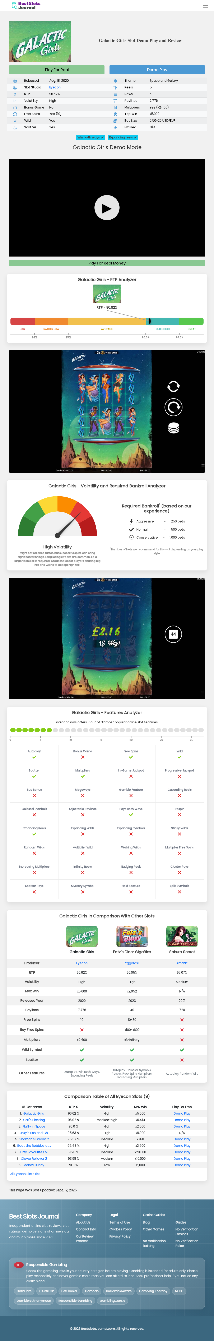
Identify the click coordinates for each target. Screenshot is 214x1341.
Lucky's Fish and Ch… (34, 1133)
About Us (83, 1222)
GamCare (24, 1291)
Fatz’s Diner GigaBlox (132, 951)
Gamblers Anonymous (34, 1301)
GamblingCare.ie (112, 1301)
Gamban (92, 1291)
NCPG (179, 1291)
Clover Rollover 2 (34, 1158)
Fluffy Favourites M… (34, 1152)
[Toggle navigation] (205, 5)
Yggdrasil (132, 963)
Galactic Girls (33, 1113)
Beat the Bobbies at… (34, 1145)
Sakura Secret (182, 951)
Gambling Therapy (153, 1291)
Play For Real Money (107, 263)
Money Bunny (34, 1165)
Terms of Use (120, 1222)
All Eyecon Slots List (25, 1174)
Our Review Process (84, 1238)
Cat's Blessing (34, 1120)
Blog (146, 1222)
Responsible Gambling (75, 1301)
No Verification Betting (154, 1243)
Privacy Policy (120, 1236)
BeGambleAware (119, 1291)
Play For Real (57, 69)
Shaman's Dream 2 (34, 1139)
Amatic (182, 963)
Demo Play (157, 69)
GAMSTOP (46, 1291)
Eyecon (55, 87)
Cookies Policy (121, 1229)
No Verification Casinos (187, 1231)
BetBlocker (69, 1291)
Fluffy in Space (34, 1126)
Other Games (153, 1229)
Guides (181, 1222)
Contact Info (86, 1229)
